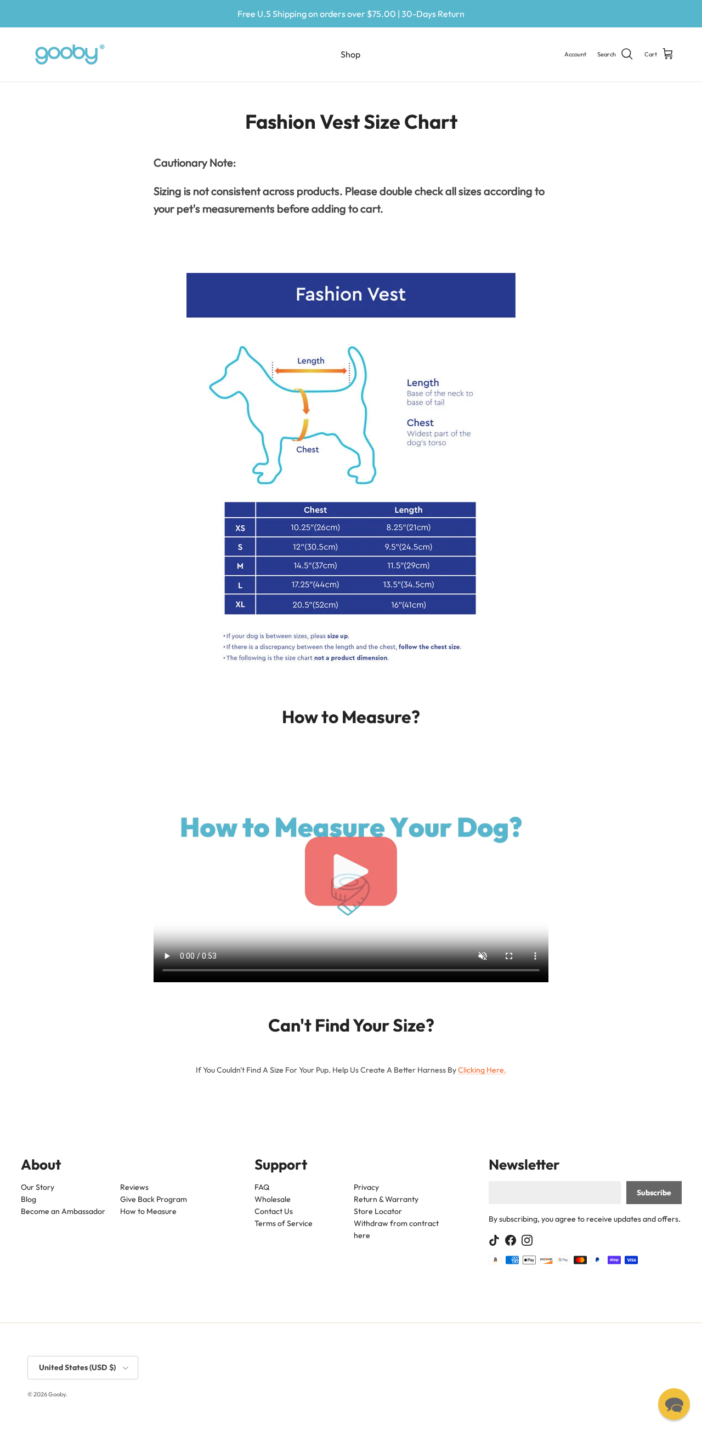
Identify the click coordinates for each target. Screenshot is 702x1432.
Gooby (57, 1394)
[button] (674, 1404)
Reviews (134, 1187)
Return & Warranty (386, 1199)
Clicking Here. (482, 1070)
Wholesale (272, 1199)
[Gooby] (69, 54)
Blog (28, 1199)
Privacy (366, 1187)
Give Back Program (153, 1199)
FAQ (261, 1187)
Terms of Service (283, 1223)
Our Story (37, 1187)
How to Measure (148, 1211)
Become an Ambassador (63, 1211)
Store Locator (378, 1211)
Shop (350, 54)
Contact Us (273, 1211)
